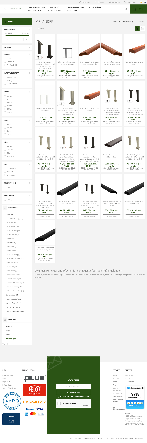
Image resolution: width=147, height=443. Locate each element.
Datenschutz (6, 385)
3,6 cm (9, 147)
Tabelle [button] (137, 28)
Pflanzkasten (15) (12, 263)
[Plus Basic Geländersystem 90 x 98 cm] (45, 103)
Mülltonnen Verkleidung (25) (16, 259)
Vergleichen (50, 49)
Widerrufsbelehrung (9, 388)
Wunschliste (129, 382)
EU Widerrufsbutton (119, 409)
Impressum (6, 382)
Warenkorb (129, 379)
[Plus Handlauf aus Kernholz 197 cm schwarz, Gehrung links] (45, 241)
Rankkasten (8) (12, 271)
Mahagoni (10, 80)
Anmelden (101, 2)
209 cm (9, 112)
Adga (8, 330)
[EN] (144, 2)
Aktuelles (116, 379)
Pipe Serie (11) (12, 267)
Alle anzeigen (11, 339)
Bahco (8, 335)
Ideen (115, 382)
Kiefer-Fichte (11, 77)
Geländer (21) (11, 243)
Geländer (10, 58)
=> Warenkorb (40, 49)
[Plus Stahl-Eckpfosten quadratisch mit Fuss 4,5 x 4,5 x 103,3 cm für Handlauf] (134, 149)
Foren (115, 385)
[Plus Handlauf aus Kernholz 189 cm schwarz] (67, 196)
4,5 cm (9, 96)
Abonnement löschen (81, 396)
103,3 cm (10, 156)
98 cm (9, 153)
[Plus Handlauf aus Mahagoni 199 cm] (89, 103)
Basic (9, 187)
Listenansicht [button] (142, 28)
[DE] (141, 2)
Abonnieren (64, 396)
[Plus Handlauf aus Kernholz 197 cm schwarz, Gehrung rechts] (111, 196)
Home (115, 21)
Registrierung (86, 2)
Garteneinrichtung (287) (14, 218)
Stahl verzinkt (12, 84)
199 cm (9, 109)
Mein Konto (129, 375)
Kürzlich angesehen (117, 389)
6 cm (8, 131)
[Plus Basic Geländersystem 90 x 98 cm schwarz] (67, 56)
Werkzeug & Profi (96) (13, 307)
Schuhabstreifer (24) (13, 275)
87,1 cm (10, 150)
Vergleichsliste (131, 2)
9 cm (8, 134)
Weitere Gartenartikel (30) (15, 291)
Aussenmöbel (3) (12, 223)
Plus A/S (10, 200)
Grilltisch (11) (11, 247)
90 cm (9, 99)
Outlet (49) (9, 214)
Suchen (115, 375)
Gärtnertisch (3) (12, 239)
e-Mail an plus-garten (118, 400)
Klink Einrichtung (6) (13, 255)
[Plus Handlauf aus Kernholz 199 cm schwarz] (134, 196)
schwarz (10, 172)
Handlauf (10, 62)
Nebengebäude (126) (13, 299)
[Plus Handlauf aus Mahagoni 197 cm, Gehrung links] (89, 56)
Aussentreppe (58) (13, 227)
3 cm (8, 125)
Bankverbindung (8, 375)
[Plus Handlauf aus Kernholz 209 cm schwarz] (111, 149)
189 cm (9, 103)
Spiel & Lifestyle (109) (13, 303)
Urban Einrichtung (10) (14, 287)
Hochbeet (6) (11, 251)
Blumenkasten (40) (13, 235)
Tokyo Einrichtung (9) (14, 279)
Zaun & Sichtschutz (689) (15, 311)
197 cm (9, 106)
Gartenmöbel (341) (12, 295)
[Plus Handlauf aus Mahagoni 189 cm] (134, 56)
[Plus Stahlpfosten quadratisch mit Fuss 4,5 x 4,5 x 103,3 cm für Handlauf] (45, 149)
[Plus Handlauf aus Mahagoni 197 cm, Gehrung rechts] (111, 56)
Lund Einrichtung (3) (13, 231)
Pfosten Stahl (12, 65)
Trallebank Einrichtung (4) (15, 283)
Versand (5, 379)
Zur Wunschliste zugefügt (45, 49)
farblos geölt (11, 169)
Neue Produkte (118, 396)
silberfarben (11, 175)
